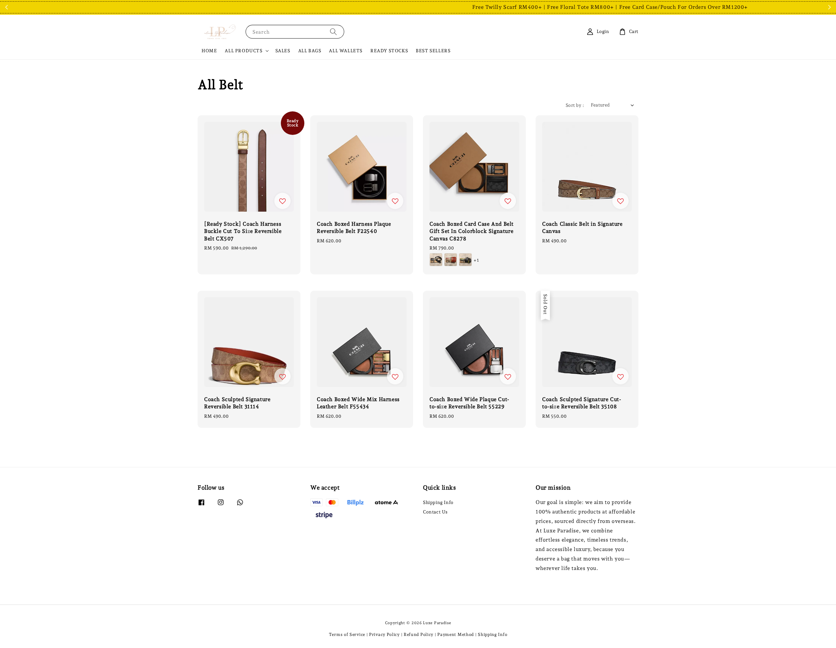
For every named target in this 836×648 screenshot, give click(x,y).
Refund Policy (418, 634)
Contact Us (435, 511)
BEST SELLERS (433, 50)
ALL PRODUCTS (243, 50)
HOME (209, 50)
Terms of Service (347, 634)
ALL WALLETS (345, 50)
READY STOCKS (389, 50)
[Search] (333, 31)
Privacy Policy (384, 634)
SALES (282, 50)
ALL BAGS (309, 50)
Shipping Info (438, 502)
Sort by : (575, 105)
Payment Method (455, 634)
